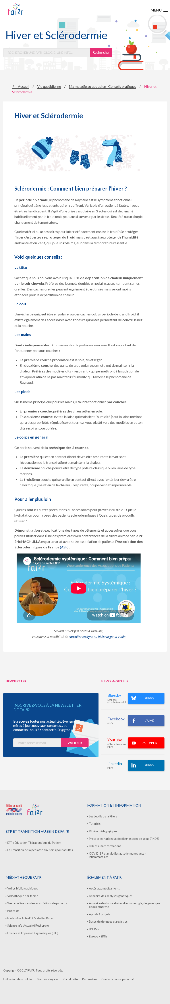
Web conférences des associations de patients (37, 903)
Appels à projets (99, 914)
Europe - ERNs (98, 936)
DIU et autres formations (105, 846)
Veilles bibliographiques (22, 888)
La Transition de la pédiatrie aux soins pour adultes (40, 850)
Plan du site (70, 979)
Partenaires (89, 979)
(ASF (63, 547)
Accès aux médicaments (104, 888)
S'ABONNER (149, 743)
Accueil (23, 86)
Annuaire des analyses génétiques (110, 896)
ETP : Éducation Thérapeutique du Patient (34, 842)
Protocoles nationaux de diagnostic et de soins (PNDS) (124, 838)
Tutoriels (94, 823)
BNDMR (94, 929)
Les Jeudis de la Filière (103, 816)
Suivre (149, 765)
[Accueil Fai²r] (27, 8)
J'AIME (149, 720)
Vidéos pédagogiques (103, 831)
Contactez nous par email (117, 979)
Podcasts (13, 910)
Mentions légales (47, 979)
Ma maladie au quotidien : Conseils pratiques (102, 86)
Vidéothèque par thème (22, 896)
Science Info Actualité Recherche (28, 925)
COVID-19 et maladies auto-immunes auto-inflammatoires (117, 855)
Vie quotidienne (49, 86)
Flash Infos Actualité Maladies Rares (30, 918)
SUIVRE (149, 698)
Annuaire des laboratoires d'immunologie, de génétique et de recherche (124, 905)
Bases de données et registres (108, 921)
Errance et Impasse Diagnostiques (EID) (32, 933)
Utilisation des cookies (17, 979)
